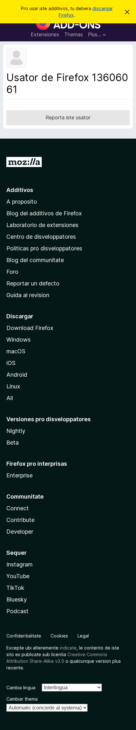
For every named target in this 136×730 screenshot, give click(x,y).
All (9, 398)
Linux (13, 386)
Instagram (19, 564)
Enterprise (19, 475)
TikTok (15, 587)
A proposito (21, 201)
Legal (83, 635)
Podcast (17, 611)
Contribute (20, 520)
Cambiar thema (22, 699)
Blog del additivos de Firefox (44, 213)
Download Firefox (29, 328)
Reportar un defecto (32, 283)
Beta (12, 442)
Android (16, 374)
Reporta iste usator (68, 117)
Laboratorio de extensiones (42, 225)
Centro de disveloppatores (41, 236)
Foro (12, 271)
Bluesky (16, 599)
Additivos (19, 190)
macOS (15, 351)
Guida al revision (27, 295)
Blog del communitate (35, 260)
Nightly (15, 431)
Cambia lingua (20, 687)
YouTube (17, 576)
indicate (68, 647)
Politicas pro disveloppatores (44, 248)
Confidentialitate (23, 635)
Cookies (59, 635)
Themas (73, 34)
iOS (10, 363)
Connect (17, 508)
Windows (18, 339)
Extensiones (45, 34)
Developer (19, 531)
